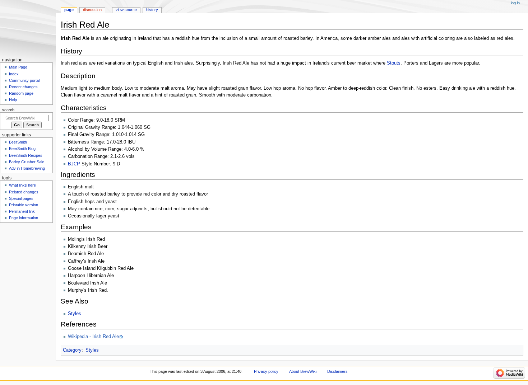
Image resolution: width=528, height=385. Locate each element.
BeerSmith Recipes (25, 155)
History (152, 10)
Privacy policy (266, 371)
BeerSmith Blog (22, 148)
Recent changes (23, 87)
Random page (21, 93)
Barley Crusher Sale (26, 162)
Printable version (23, 205)
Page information (23, 218)
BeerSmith (18, 142)
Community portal (24, 80)
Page (69, 10)
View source (126, 10)
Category (72, 350)
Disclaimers (337, 371)
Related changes (23, 192)
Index (14, 74)
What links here (22, 185)
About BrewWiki (302, 371)
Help (13, 100)
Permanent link (22, 211)
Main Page (18, 67)
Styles (74, 313)
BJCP (74, 163)
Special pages (21, 198)
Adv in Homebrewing (27, 168)
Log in (515, 3)
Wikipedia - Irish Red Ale (93, 336)
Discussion (92, 10)
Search (8, 110)
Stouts (393, 63)
